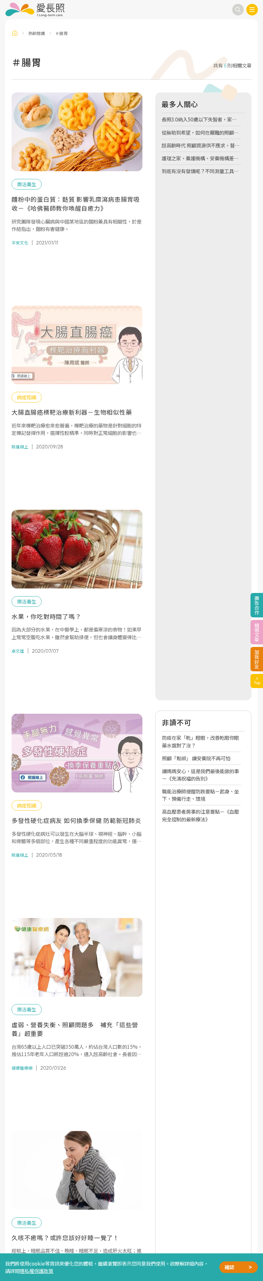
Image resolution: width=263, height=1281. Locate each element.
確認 (229, 1266)
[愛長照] (34, 10)
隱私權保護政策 (36, 1270)
